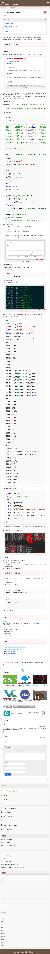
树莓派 (2, 930)
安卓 (2, 927)
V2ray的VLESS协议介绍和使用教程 (10, 791)
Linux (2, 890)
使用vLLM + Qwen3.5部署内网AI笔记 (10, 825)
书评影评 (3, 918)
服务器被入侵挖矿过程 (10, 23)
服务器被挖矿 (32, 706)
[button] (48, 781)
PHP (2, 896)
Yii (1, 915)
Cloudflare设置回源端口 (7, 829)
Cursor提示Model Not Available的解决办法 (9, 864)
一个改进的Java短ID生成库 (6, 858)
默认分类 (3, 945)
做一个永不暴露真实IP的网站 (11, 655)
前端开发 (3, 921)
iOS (1, 884)
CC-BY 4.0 (21, 952)
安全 (5, 15)
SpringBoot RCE (16, 706)
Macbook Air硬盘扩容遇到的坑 (7, 861)
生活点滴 (3, 933)
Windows (3, 909)
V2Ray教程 (5, 799)
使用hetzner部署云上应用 (6, 855)
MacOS (2, 893)
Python (2, 900)
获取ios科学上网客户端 (7, 816)
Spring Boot (9, 706)
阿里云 (25, 54)
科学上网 (3, 936)
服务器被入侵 (24, 706)
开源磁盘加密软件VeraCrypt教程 (9, 808)
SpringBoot (14, 104)
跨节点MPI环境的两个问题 (8, 803)
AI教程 (2, 878)
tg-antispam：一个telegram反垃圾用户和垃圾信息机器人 (12, 867)
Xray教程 (4, 821)
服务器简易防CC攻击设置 (10, 653)
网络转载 (3, 942)
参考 (7, 31)
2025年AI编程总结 (4, 851)
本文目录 (7, 19)
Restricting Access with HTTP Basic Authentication (15, 647)
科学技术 (3, 939)
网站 (5, 770)
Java (2, 887)
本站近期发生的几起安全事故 (11, 651)
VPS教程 (3, 903)
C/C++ (2, 881)
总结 (7, 28)
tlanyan (6, 736)
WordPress (3, 912)
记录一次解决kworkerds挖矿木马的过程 (13, 649)
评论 (6, 752)
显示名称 (6, 762)
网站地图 (30, 951)
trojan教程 (5, 795)
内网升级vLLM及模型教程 (6, 842)
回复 (4, 731)
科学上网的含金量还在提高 (8, 812)
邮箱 (6, 766)
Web (2, 906)
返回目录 (5, 576)
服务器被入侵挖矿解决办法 (11, 26)
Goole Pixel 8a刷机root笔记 (6, 848)
